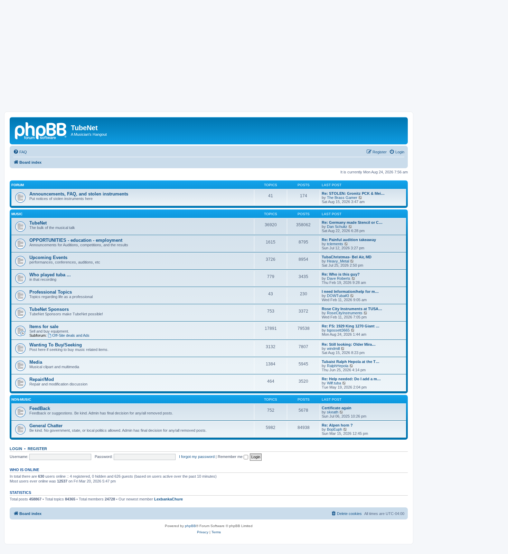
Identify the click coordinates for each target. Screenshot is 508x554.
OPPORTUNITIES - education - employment (75, 240)
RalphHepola (337, 366)
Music (16, 214)
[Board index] (41, 130)
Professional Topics (50, 292)
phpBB (190, 526)
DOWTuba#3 (338, 296)
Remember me (231, 457)
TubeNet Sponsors (49, 309)
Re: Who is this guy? (341, 274)
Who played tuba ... (50, 274)
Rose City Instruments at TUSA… (352, 309)
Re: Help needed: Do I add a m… (351, 379)
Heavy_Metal (338, 261)
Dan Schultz (337, 227)
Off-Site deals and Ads (71, 335)
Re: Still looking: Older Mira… (349, 344)
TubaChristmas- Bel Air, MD (346, 257)
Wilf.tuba (334, 383)
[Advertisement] (254, 59)
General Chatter (46, 425)
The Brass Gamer (342, 197)
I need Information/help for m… (350, 291)
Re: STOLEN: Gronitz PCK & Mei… (353, 193)
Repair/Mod (41, 379)
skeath (332, 412)
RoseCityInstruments (345, 313)
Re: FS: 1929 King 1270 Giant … (350, 326)
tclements (335, 244)
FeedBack (39, 408)
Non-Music (21, 399)
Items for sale (43, 326)
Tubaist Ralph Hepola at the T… (350, 362)
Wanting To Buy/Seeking (55, 344)
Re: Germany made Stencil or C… (352, 222)
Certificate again (336, 408)
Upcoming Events (48, 257)
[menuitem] (20, 152)
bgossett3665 (338, 330)
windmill (333, 348)
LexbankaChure (168, 499)
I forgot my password (197, 457)
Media (35, 362)
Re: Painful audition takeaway (349, 240)
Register (37, 449)
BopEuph (334, 429)
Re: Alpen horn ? (337, 425)
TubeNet (38, 223)
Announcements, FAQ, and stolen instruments (78, 194)
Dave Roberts (338, 278)
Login (16, 449)
